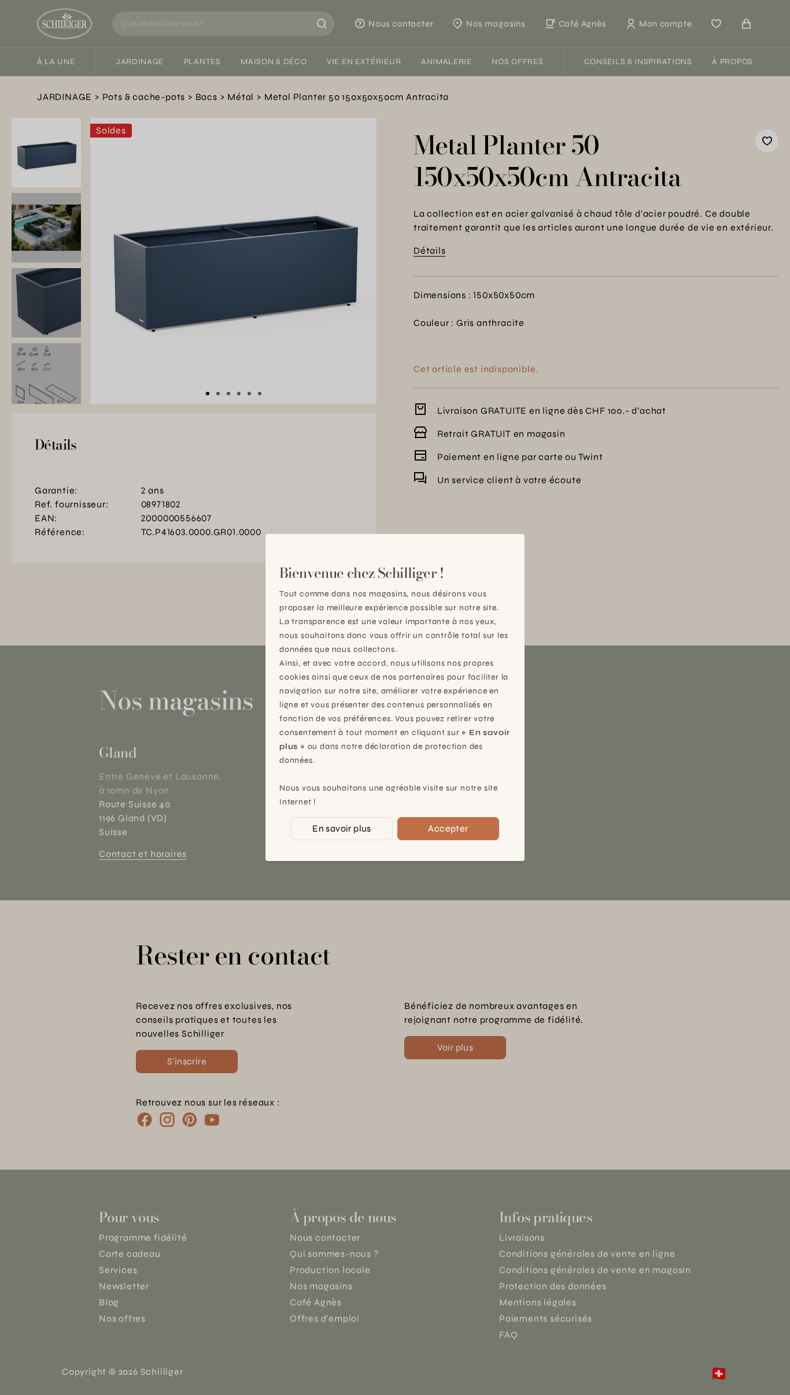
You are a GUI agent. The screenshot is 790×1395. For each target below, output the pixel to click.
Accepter (448, 828)
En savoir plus (341, 828)
